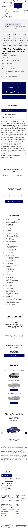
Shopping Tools (5, 496)
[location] (11, 6)
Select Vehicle (14, 390)
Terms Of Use (9, 526)
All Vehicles (12, 496)
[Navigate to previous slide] (2, 27)
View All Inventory (13, 420)
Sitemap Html (18, 526)
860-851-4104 (8, 2)
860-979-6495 (9, 481)
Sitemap (13, 525)
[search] (12, 6)
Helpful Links (17, 496)
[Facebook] (2, 488)
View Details (14, 355)
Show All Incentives (14, 202)
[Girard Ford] (4, 6)
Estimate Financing (14, 92)
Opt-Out (25, 526)
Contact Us (7, 475)
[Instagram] (6, 488)
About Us (23, 500)
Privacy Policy (6, 526)
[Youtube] (9, 488)
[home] (9, 6)
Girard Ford (2, 526)
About (23, 496)
